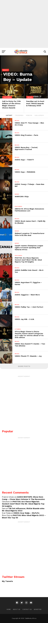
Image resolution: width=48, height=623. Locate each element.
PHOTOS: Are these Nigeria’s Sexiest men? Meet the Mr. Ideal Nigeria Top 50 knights (23, 504)
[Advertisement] (24, 24)
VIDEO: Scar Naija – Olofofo (26, 513)
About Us (16, 609)
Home (9, 609)
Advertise (37, 609)
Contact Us (27, 609)
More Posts (24, 366)
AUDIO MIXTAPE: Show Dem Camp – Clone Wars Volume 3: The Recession (23, 498)
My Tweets (7, 581)
